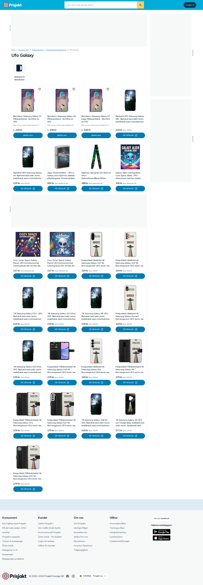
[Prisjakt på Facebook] (67, 576)
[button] (40, 89)
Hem (13, 50)
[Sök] (140, 5)
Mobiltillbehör (37, 50)
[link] (27, 112)
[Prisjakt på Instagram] (73, 576)
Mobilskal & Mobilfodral (56, 50)
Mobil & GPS (24, 50)
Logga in (190, 5)
